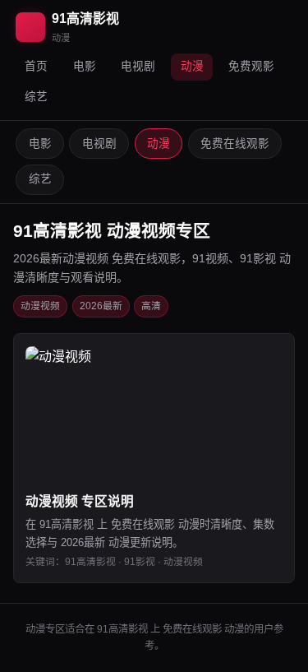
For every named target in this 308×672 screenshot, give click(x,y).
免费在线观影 (234, 143)
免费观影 (251, 66)
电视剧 (138, 66)
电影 (84, 66)
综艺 (36, 96)
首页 (36, 66)
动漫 (192, 66)
